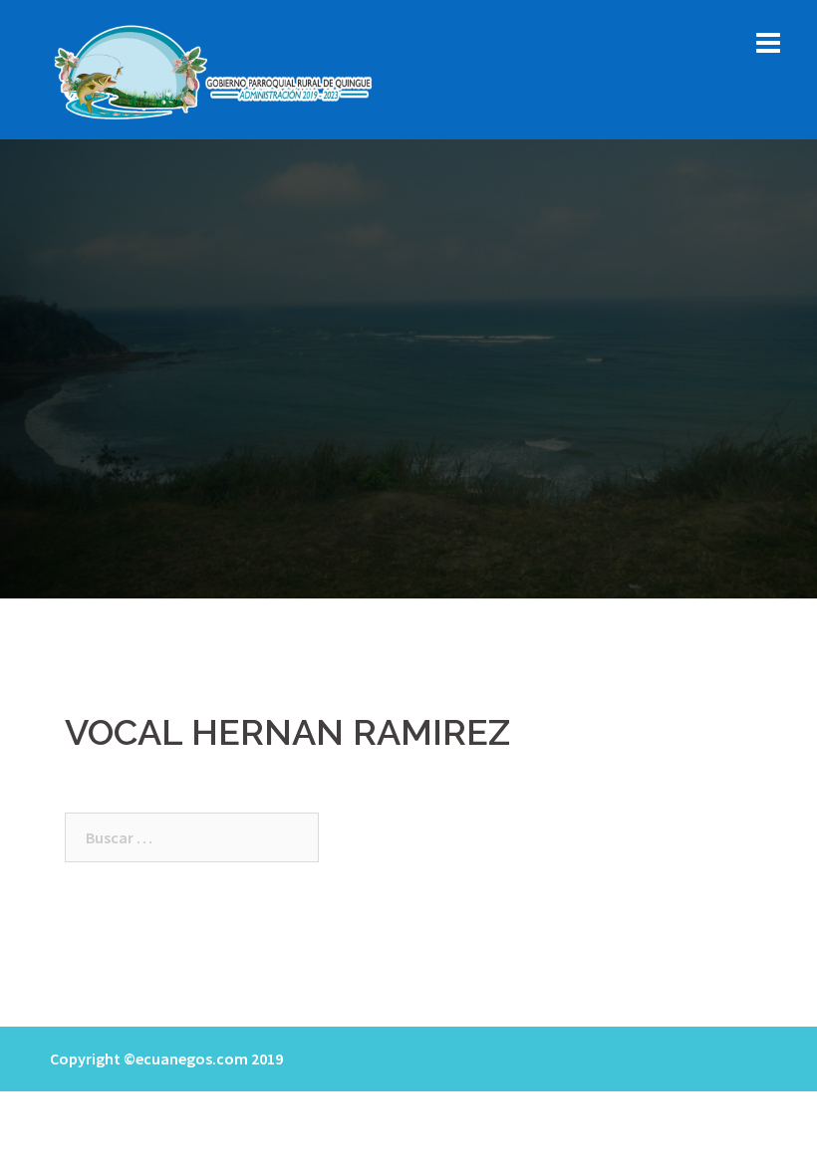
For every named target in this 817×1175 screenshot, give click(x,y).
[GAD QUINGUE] (216, 68)
